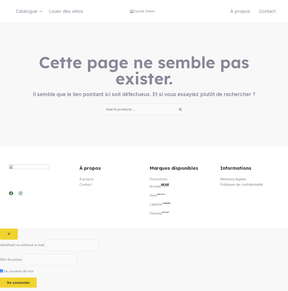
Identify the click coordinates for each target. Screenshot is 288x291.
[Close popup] (9, 234)
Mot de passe (11, 259)
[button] (39, 11)
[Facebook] (11, 193)
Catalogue (26, 11)
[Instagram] (20, 193)
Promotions (158, 179)
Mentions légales (233, 179)
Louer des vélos (66, 11)
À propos (240, 11)
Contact (267, 11)
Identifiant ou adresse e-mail (22, 245)
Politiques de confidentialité (241, 184)
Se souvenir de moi (18, 271)
